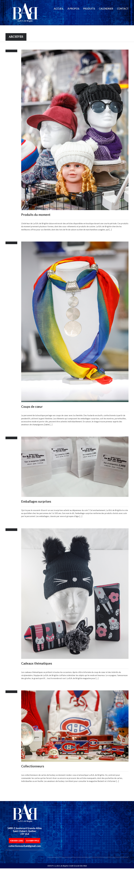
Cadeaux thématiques (36, 663)
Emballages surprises (36, 501)
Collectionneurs (32, 766)
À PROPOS (73, 8)
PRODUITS (89, 8)
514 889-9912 (32, 840)
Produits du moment (35, 214)
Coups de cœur (32, 406)
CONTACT (123, 8)
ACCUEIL (59, 8)
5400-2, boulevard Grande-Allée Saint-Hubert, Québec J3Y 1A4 (24, 831)
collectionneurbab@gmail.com (25, 846)
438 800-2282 (16, 840)
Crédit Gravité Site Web (78, 866)
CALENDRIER (106, 8)
